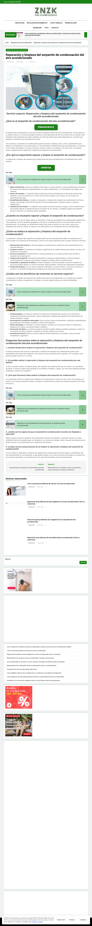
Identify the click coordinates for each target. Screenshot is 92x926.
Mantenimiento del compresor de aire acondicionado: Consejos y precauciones (30, 658)
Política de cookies (37, 921)
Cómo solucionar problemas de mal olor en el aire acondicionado (51, 484)
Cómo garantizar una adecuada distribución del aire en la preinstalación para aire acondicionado (35, 677)
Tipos (46, 28)
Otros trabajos (56, 23)
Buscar (8, 559)
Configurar (83, 919)
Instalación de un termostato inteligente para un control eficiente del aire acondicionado (33, 680)
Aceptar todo (61, 919)
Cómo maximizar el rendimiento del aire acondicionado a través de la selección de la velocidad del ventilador (52, 34)
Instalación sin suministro (37, 23)
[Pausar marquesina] (85, 35)
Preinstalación (71, 23)
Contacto (55, 28)
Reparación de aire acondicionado (16, 50)
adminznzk (10, 62)
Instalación (19, 23)
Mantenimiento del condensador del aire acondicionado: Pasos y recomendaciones (31, 665)
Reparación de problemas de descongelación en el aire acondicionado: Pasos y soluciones (34, 654)
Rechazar (72, 919)
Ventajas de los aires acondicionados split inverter (22, 669)
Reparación (37, 28)
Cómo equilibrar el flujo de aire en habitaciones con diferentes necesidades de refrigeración (34, 673)
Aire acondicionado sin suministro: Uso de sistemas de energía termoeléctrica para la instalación (36, 662)
